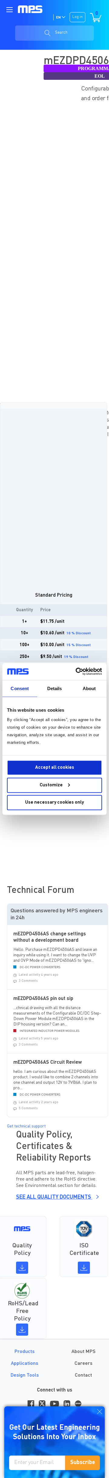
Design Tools (25, 1375)
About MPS (83, 1351)
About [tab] (89, 688)
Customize (51, 785)
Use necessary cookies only (54, 802)
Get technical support (26, 1126)
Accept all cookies (54, 767)
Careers (83, 1363)
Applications (24, 1363)
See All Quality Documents (54, 1197)
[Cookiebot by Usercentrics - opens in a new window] (77, 672)
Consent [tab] (20, 688)
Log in (77, 17)
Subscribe (82, 1462)
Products (25, 1351)
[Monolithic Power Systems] (30, 9)
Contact (83, 1375)
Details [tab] (54, 688)
